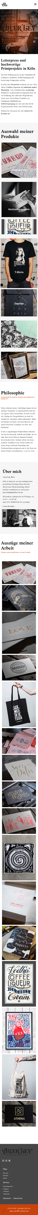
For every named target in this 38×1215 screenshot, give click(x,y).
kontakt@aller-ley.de (15, 492)
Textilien (9, 87)
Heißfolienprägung (8, 104)
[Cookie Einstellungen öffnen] (3, 1212)
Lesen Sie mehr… (30, 451)
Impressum (7, 1198)
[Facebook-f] (6, 1161)
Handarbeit (14, 84)
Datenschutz (17, 1198)
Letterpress (5, 101)
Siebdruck (14, 101)
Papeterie (17, 87)
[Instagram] (3, 1161)
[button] (35, 4)
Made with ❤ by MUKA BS (19, 1211)
